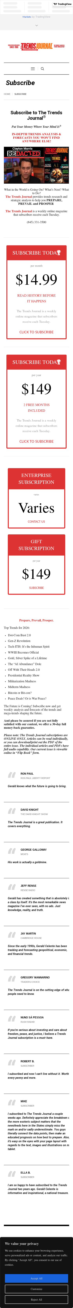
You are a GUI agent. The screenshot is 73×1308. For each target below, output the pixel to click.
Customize (36, 1289)
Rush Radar (28, 1022)
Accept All (36, 1278)
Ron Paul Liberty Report (35, 778)
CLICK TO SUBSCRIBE (36, 332)
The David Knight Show (34, 814)
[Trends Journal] (36, 47)
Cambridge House (31, 938)
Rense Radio (28, 890)
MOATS (24, 854)
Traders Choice (30, 982)
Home (7, 94)
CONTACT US (36, 521)
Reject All (36, 1299)
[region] (36, 1272)
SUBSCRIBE (36, 588)
